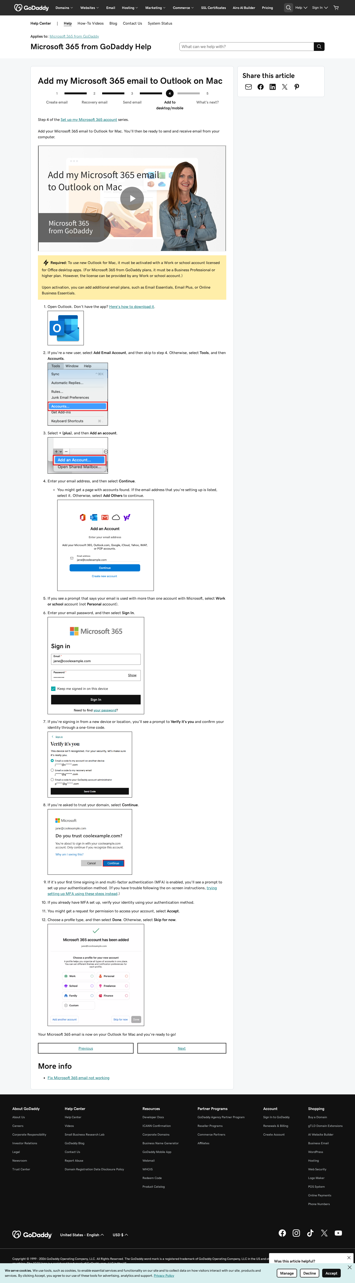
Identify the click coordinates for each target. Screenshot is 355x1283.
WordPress (315, 1151)
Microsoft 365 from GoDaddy (74, 36)
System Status (160, 23)
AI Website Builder (321, 1134)
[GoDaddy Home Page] (32, 1235)
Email (110, 7)
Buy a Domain (317, 1117)
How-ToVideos (91, 23)
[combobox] (247, 46)
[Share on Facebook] (261, 87)
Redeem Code (152, 1177)
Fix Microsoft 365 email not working (78, 1078)
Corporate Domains (156, 1134)
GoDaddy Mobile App (156, 1151)
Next (182, 1048)
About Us (18, 1117)
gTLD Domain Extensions (325, 1125)
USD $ (118, 1235)
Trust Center (21, 1169)
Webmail (148, 1160)
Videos (69, 1125)
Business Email (318, 1143)
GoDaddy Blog (74, 1143)
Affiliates (203, 1143)
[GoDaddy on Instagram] (296, 1236)
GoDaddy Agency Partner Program (221, 1117)
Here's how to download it (131, 306)
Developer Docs (153, 1117)
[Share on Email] (248, 87)
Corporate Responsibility (29, 1134)
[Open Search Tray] (288, 7)
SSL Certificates (213, 7)
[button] (349, 1257)
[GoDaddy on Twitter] (324, 1236)
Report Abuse (74, 1160)
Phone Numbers (319, 1204)
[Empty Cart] (336, 7)
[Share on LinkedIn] (273, 87)
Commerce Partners (211, 1134)
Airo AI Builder (244, 7)
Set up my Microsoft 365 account (89, 119)
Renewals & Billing (275, 1125)
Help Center (73, 1117)
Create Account (274, 1134)
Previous (85, 1048)
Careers (17, 1125)
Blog (113, 23)
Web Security (317, 1169)
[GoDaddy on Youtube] (338, 1236)
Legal (16, 1151)
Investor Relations (24, 1143)
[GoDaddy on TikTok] (310, 1236)
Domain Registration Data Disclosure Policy (94, 1169)
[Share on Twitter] (285, 87)
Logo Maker (316, 1177)
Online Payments (319, 1195)
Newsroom (19, 1160)
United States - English (79, 1235)
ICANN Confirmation (156, 1125)
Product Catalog (153, 1186)
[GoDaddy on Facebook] (282, 1236)
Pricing (267, 7)
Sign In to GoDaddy (276, 1117)
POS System (316, 1186)
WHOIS (147, 1169)
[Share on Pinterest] (297, 87)
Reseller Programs (210, 1125)
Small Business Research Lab (84, 1134)
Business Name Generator (160, 1143)
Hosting (313, 1160)
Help (68, 23)
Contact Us (132, 23)
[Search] (319, 46)
